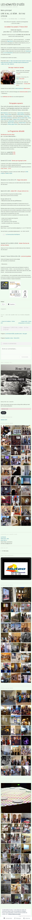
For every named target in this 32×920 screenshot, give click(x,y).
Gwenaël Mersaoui (8, 117)
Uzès (2, 316)
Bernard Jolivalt (21, 117)
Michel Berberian (4, 112)
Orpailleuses (28, 51)
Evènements (23, 18)
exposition (13, 314)
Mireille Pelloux (22, 122)
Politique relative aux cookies (14, 914)
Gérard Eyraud (4, 116)
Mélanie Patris (11, 122)
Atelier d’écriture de (22, 88)
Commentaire (25, 357)
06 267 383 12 (4, 540)
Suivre (3, 412)
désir (9, 314)
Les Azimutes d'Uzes (13, 18)
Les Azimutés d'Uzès (12, 4)
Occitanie (22, 314)
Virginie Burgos (20, 112)
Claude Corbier (8, 114)
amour (7, 314)
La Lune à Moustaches (8, 52)
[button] (6, 430)
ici (9, 60)
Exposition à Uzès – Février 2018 (12, 338)
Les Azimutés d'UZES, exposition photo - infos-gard (16, 333)
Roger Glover (10, 41)
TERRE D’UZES (8, 173)
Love (19, 314)
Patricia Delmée (20, 114)
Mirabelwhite (11, 121)
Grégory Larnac (16, 119)
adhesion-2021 (4, 419)
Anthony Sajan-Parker (12, 124)
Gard (16, 314)
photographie (27, 314)
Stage (20, 78)
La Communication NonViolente (13, 234)
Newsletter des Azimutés (7, 401)
